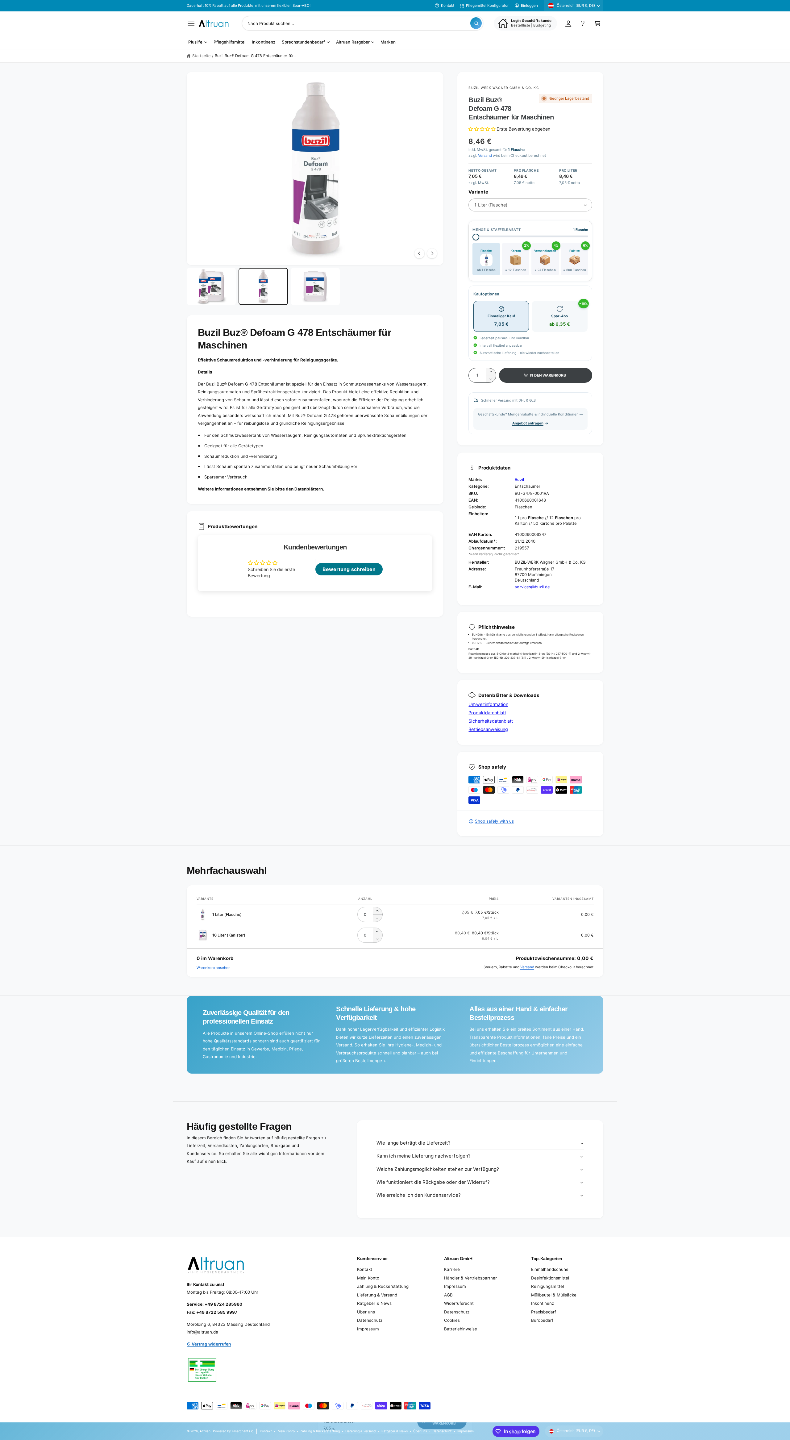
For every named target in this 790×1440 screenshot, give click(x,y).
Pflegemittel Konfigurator (487, 5)
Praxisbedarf (543, 1311)
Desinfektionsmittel (550, 1277)
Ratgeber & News (374, 1303)
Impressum (368, 1328)
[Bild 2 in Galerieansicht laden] (263, 286)
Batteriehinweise (460, 1328)
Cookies (452, 1320)
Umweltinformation (488, 704)
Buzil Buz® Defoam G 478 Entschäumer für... (256, 55)
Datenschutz (369, 1320)
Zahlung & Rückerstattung (383, 1286)
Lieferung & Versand (377, 1294)
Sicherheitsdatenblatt (490, 721)
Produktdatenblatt (487, 712)
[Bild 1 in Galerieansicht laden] (211, 286)
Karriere (452, 1269)
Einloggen (529, 5)
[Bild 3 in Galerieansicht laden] (315, 286)
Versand (485, 155)
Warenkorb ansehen (214, 968)
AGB (448, 1294)
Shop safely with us (494, 821)
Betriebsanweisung (488, 729)
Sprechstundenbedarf (303, 42)
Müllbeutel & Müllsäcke (553, 1294)
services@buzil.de (532, 586)
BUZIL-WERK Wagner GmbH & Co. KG (503, 88)
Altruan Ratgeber (353, 42)
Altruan (205, 1431)
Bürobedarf (542, 1320)
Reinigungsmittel (547, 1286)
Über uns (366, 1311)
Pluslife (195, 42)
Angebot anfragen (527, 423)
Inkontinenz (542, 1303)
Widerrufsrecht (459, 1303)
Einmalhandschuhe (549, 1269)
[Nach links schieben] (419, 253)
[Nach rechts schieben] (432, 253)
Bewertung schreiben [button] (348, 569)
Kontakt (447, 5)
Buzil (519, 479)
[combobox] (362, 23)
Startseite (201, 55)
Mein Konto (368, 1277)
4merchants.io (242, 1431)
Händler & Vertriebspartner (470, 1277)
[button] (191, 23)
